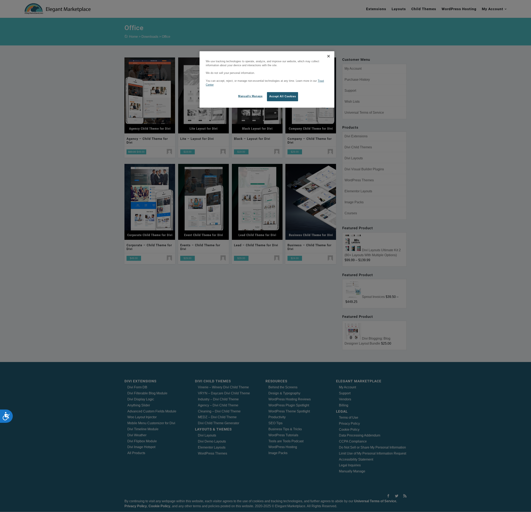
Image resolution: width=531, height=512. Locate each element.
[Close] (328, 56)
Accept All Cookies (282, 96)
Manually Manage (250, 96)
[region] (267, 79)
